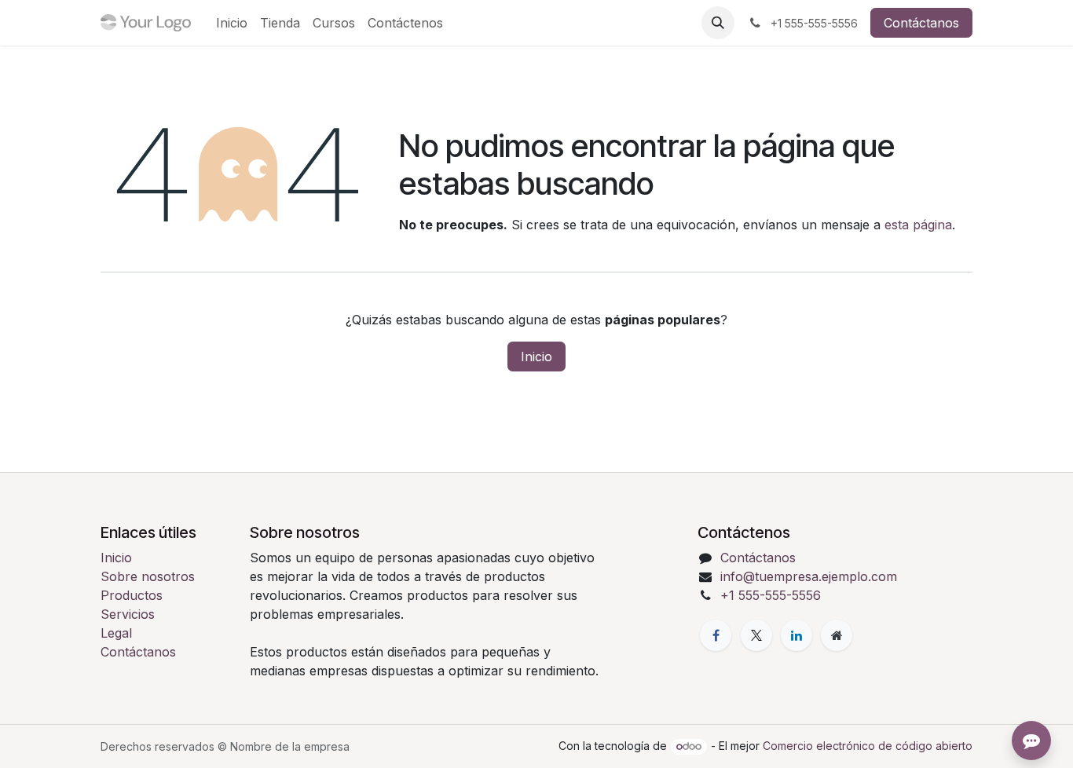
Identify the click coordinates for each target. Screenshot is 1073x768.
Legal (116, 633)
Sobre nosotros (148, 576)
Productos (132, 595)
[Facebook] (715, 635)
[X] (756, 635)
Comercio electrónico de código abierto (867, 745)
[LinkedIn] (796, 635)
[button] (717, 22)
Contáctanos (921, 23)
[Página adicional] (836, 635)
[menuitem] (232, 22)
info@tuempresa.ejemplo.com (808, 576)
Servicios (128, 614)
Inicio (536, 356)
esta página (918, 224)
